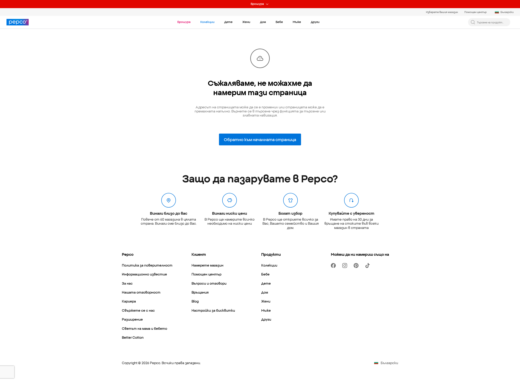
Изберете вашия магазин (442, 12)
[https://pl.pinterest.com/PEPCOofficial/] (357, 265)
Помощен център (475, 12)
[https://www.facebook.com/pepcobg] (334, 265)
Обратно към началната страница (260, 139)
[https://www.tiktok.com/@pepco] (368, 265)
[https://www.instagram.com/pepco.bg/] (345, 265)
